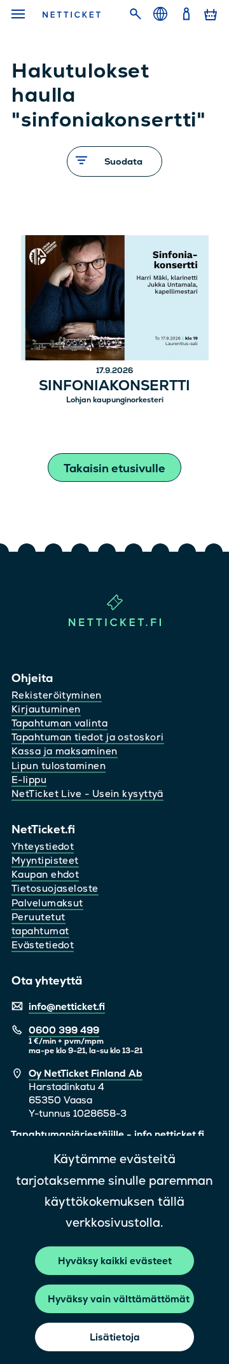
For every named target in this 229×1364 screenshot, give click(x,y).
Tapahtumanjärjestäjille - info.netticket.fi (107, 1134)
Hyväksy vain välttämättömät (119, 1299)
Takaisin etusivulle (114, 468)
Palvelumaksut (47, 903)
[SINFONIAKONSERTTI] (115, 299)
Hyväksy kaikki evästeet (115, 1261)
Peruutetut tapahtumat (40, 924)
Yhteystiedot (42, 846)
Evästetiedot (42, 945)
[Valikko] (19, 14)
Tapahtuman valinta (59, 723)
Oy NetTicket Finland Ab (85, 1073)
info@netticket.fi (67, 1006)
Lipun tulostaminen (58, 766)
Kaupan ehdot (45, 874)
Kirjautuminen (46, 709)
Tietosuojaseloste (55, 888)
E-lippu (28, 780)
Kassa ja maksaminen (64, 751)
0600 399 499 (64, 1030)
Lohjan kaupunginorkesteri (114, 399)
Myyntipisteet (45, 860)
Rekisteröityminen (56, 695)
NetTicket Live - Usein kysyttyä (87, 794)
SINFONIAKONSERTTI (114, 386)
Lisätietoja (115, 1337)
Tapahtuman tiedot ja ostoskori (87, 737)
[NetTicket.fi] (115, 623)
